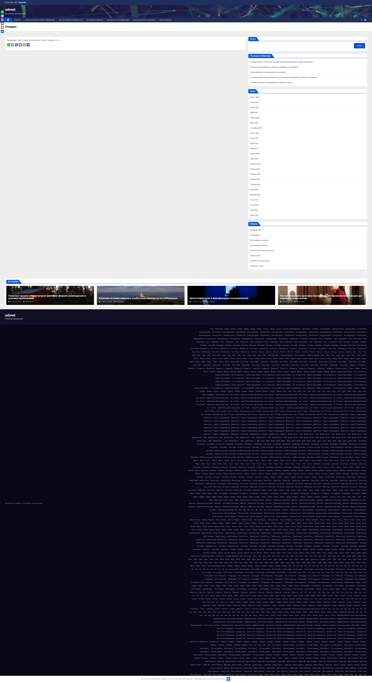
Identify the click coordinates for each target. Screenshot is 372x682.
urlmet (10, 10)
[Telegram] (2, 16)
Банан (322, 355)
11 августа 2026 (197, 301)
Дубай (262, 440)
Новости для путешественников (39, 20)
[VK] (2, 24)
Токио (195, 612)
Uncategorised (255, 230)
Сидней (212, 595)
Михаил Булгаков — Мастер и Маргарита (302, 510)
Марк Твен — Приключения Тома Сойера (278, 500)
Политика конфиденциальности (216, 566)
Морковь (214, 523)
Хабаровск (224, 641)
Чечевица (287, 658)
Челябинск (269, 655)
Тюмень (268, 612)
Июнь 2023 (254, 189)
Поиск (253, 39)
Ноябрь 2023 (255, 179)
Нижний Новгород (313, 529)
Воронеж (357, 368)
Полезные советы (95, 20)
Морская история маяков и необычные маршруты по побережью (274, 67)
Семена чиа (193, 592)
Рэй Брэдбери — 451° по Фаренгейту (215, 576)
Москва (293, 523)
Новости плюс (255, 255)
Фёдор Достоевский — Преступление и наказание (351, 615)
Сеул (301, 592)
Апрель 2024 (255, 153)
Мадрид (364, 493)
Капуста (313, 467)
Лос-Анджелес (223, 493)
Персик (336, 562)
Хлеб (250, 645)
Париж (211, 559)
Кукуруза (266, 477)
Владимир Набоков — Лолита (344, 368)
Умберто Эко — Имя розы (346, 612)
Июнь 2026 (254, 107)
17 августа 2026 (106, 301)
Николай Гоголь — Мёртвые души (249, 536)
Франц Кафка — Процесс (359, 625)
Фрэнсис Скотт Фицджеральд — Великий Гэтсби (231, 628)
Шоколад (336, 664)
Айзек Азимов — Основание (310, 329)
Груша (328, 391)
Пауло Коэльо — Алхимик (318, 559)
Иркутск (351, 457)
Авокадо (226, 329)
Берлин (281, 358)
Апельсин (254, 352)
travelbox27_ (30, 301)
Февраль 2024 (255, 164)
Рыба (299, 572)
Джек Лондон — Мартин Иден (239, 434)
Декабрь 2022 (255, 195)
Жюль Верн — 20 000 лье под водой (240, 447)
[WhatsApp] (2, 12)
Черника (235, 658)
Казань (203, 464)
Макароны (295, 496)
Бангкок (364, 355)
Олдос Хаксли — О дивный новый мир (202, 556)
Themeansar (38, 503)
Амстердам (346, 342)
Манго (339, 496)
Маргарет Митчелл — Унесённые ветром (252, 500)
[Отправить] (2, 31)
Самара (358, 582)
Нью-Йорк (233, 549)
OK (228, 679)
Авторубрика (165, 20)
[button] (362, 20)
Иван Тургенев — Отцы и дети (339, 457)
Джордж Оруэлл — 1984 (295, 434)
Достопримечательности (70, 20)
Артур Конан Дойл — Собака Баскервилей (280, 355)
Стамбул (231, 602)
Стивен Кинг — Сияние (329, 602)
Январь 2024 (255, 169)
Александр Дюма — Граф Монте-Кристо (332, 329)
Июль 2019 (254, 215)
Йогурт (326, 460)
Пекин (329, 559)
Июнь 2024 (254, 143)
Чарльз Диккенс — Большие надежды (283, 645)
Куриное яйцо (267, 480)
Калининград (317, 464)
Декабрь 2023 (255, 174)
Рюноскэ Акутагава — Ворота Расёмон (342, 582)
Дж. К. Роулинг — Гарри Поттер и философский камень (246, 394)
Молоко (322, 520)
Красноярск (346, 473)
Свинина (318, 589)
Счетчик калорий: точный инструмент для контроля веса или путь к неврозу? (304, 608)
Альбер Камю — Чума (315, 338)
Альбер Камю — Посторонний (298, 338)
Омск (241, 556)
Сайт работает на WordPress (13, 503)
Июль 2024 (254, 138)
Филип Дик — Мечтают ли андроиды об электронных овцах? (332, 625)
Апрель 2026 (255, 118)
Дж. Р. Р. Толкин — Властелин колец (355, 408)
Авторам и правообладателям (291, 329)
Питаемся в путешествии (118, 20)
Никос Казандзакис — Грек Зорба (356, 543)
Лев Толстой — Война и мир (248, 483)
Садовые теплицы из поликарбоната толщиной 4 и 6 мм (271, 82)
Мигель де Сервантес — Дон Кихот (278, 510)
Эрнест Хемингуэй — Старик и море (241, 668)
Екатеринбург (362, 440)
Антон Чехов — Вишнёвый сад (357, 345)
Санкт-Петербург (305, 585)
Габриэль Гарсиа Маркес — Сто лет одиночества (351, 371)
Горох (285, 391)
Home (212, 329)
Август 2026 (254, 97)
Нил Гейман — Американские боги (207, 546)
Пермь (266, 562)
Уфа (357, 612)
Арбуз (354, 352)
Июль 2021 (254, 200)
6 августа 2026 (287, 301)
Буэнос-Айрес (235, 361)
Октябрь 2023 (255, 184)
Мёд (236, 510)
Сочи (311, 599)
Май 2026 (253, 112)
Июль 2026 (254, 102)
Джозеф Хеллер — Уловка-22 (258, 434)
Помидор (230, 566)
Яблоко (261, 674)
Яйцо (351, 674)
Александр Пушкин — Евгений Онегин (210, 332)
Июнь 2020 (254, 205)
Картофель (213, 470)
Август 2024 (254, 133)
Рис (193, 569)
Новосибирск (244, 546)
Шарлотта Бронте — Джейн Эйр (336, 658)
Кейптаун (294, 470)
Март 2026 (254, 123)
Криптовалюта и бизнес (144, 20)
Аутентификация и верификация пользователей (268, 72)
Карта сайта (204, 470)
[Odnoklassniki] (2, 27)
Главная (17, 20)
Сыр (329, 608)
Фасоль (255, 615)
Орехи (343, 556)
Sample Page (219, 329)
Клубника (254, 473)
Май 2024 (253, 148)
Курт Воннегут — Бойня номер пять (205, 483)
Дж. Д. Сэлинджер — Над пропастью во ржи (216, 394)
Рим (289, 566)
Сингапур (342, 595)
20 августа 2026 (16, 301)
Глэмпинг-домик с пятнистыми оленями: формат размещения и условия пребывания (281, 62)
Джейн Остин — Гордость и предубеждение (353, 414)
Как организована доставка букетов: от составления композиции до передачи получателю (283, 77)
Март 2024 (254, 159)
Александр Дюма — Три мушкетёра (355, 329)
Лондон (264, 490)
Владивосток (353, 365)
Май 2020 (253, 210)
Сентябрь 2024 (255, 128)
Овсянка (220, 552)
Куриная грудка (329, 477)
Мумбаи (211, 529)
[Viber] (2, 20)
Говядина (349, 388)
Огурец (278, 552)
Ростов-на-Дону (234, 569)
